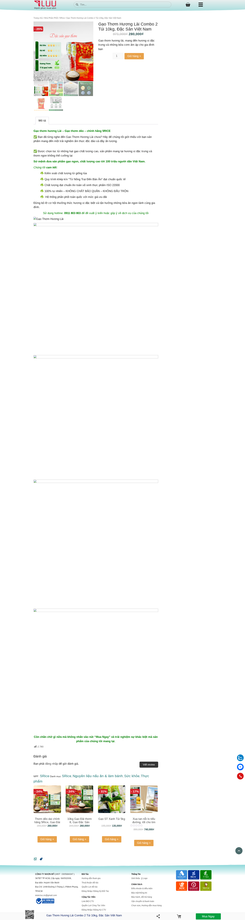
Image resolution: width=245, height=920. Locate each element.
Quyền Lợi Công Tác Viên (93, 905)
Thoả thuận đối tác (90, 882)
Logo (145, 878)
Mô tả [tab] (42, 120)
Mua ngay (208, 916)
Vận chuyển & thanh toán (142, 901)
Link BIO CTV (88, 901)
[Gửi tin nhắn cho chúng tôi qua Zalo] (240, 760)
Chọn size (135, 905)
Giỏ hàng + (134, 56)
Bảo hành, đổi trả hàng (141, 897)
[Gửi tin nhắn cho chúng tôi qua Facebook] (240, 767)
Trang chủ (38, 18)
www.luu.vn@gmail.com (46, 895)
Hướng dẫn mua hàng (152, 905)
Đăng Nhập (87, 891)
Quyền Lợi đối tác (90, 887)
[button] (41, 860)
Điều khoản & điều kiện (141, 888)
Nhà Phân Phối (51, 18)
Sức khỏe (132, 776)
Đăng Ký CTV (100, 910)
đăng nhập (51, 763)
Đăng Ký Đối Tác (101, 891)
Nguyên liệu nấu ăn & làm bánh (98, 776)
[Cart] (187, 4)
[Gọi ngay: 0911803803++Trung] (240, 776)
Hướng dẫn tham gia (91, 878)
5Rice (62, 18)
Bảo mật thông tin (139, 893)
